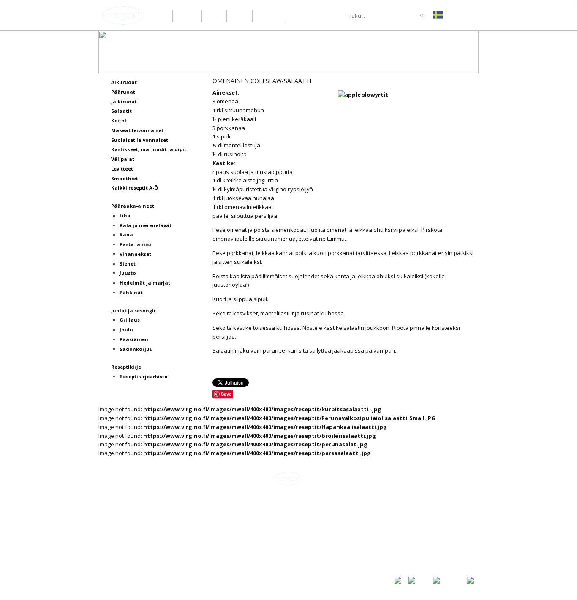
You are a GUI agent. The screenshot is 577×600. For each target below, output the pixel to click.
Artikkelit (407, 517)
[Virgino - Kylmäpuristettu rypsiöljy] (123, 15)
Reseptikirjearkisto (420, 545)
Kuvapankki (409, 554)
